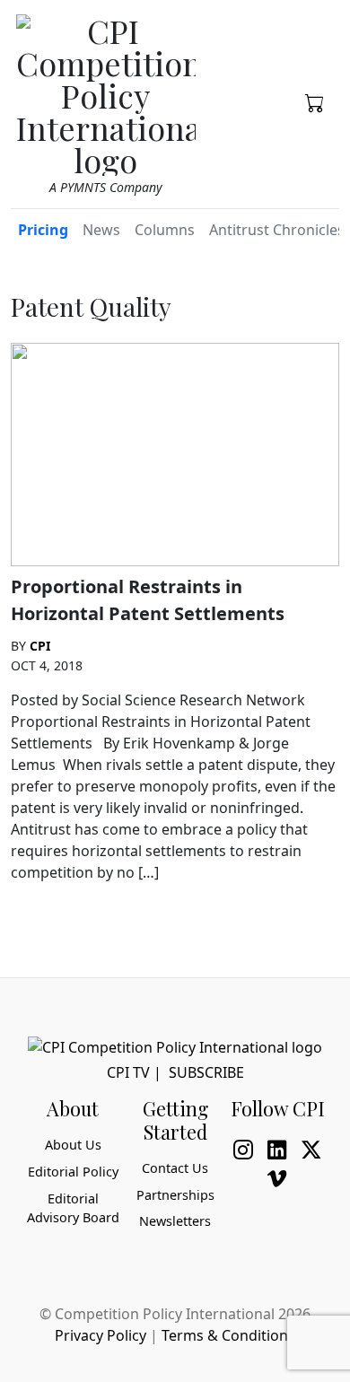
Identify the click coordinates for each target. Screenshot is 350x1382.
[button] (315, 101)
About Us (73, 1144)
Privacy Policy (100, 1335)
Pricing (43, 230)
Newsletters (175, 1220)
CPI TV (128, 1072)
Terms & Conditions (228, 1335)
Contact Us (175, 1167)
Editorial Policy (73, 1171)
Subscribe (206, 1072)
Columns (165, 230)
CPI (40, 645)
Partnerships (175, 1194)
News (101, 230)
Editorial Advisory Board (73, 1208)
